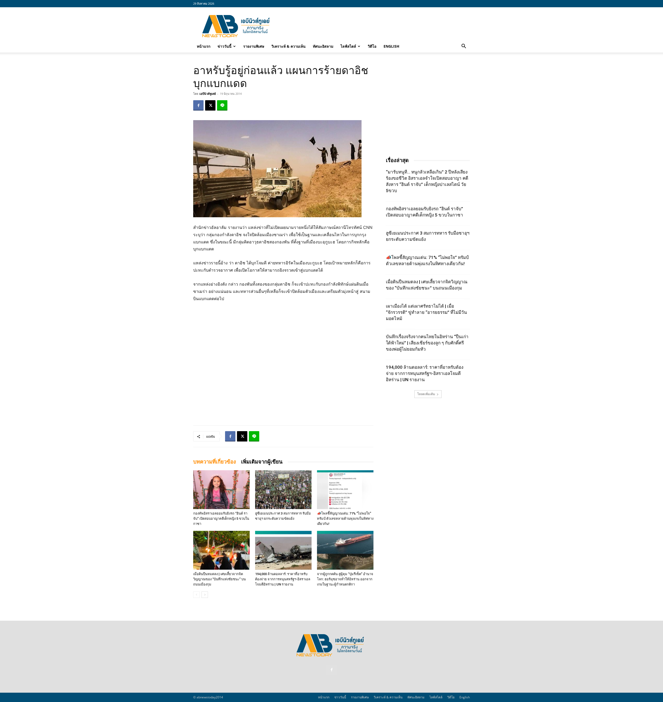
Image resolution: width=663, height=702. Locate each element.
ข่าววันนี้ (225, 46)
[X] (210, 105)
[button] (463, 46)
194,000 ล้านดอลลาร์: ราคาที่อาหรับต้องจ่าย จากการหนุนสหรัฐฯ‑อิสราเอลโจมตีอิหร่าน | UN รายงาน (282, 579)
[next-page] (204, 594)
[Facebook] (198, 105)
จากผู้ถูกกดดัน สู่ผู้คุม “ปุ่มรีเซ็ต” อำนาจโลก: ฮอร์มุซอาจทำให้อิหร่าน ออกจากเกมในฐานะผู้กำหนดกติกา (345, 579)
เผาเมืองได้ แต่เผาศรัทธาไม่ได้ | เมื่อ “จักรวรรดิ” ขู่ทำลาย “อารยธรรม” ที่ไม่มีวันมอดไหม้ (426, 312)
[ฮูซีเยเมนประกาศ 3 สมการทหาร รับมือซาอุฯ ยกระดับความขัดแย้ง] (283, 489)
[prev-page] (196, 594)
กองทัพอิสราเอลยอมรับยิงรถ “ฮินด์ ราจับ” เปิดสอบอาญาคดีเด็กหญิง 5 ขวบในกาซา (221, 518)
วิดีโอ (372, 46)
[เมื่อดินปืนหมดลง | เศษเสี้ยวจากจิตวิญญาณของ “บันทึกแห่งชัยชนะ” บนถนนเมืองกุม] (221, 550)
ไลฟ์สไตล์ (348, 46)
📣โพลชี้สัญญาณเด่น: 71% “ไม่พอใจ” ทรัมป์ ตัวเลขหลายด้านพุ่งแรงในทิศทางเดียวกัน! (345, 518)
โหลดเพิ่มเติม (426, 394)
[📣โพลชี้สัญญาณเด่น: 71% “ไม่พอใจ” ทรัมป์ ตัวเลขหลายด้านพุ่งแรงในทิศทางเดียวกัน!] (345, 489)
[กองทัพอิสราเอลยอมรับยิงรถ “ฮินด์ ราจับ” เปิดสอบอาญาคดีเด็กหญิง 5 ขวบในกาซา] (221, 489)
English (391, 46)
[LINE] (222, 105)
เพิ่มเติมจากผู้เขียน (262, 462)
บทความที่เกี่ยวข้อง (214, 462)
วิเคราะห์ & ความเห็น (288, 46)
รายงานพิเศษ (253, 46)
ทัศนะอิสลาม (323, 46)
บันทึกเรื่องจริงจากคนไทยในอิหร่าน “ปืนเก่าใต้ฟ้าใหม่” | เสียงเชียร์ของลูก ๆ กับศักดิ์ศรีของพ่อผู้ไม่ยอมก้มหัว (427, 343)
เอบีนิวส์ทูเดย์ (207, 94)
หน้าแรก (203, 46)
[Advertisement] (375, 26)
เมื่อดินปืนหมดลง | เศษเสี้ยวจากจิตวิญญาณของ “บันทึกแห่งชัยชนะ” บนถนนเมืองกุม (219, 579)
